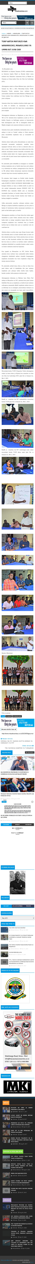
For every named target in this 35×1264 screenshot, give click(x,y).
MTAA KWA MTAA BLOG (6, 1260)
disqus (17, 824)
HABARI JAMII (16, 33)
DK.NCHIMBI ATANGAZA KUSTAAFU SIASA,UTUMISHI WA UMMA (16, 816)
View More (30, 752)
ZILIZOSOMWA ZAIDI (18, 906)
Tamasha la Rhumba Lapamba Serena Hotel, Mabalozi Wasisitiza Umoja (21, 1233)
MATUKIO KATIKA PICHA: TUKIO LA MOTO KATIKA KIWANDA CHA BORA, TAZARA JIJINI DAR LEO (21, 1165)
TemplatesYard (18, 1258)
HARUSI (6, 1103)
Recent (6, 906)
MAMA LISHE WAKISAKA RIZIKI (19, 1173)
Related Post (6, 752)
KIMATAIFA (7, 1200)
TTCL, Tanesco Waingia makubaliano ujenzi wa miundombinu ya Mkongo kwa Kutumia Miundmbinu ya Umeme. (21, 961)
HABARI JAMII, (29, 54)
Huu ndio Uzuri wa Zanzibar (17, 928)
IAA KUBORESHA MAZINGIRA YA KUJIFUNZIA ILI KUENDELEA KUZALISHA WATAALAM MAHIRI (15, 773)
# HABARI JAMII (17, 716)
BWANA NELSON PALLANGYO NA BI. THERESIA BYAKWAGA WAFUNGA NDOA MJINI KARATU (21, 1139)
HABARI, (23, 54)
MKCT (31, 1262)
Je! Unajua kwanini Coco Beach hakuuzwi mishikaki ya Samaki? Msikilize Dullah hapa (21, 937)
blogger (6, 824)
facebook (28, 824)
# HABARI (8, 716)
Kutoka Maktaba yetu (15, 952)
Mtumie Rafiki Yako (8, 729)
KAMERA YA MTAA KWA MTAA (12, 1152)
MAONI (28, 906)
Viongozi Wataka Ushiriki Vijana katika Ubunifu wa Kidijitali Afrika (17, 795)
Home (3, 33)
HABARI (30, 28)
